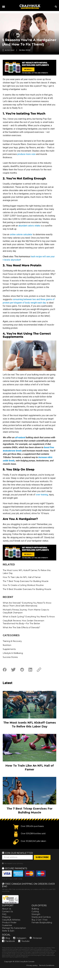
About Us (6, 909)
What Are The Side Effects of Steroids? (21, 627)
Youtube (25, 941)
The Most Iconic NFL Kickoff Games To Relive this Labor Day (26, 571)
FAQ (4, 914)
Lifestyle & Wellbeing (13, 653)
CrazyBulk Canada (26, 961)
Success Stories (10, 657)
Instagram (21, 938)
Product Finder (9, 922)
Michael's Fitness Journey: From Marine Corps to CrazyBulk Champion (26, 611)
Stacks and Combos (41, 917)
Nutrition (7, 645)
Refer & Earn (8, 931)
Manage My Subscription (14, 928)
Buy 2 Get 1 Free (39, 920)
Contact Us (7, 911)
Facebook (10, 941)
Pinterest (37, 938)
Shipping (6, 917)
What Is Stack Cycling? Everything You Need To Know (29, 616)
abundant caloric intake (29, 225)
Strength (36, 914)
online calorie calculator (21, 234)
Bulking (35, 909)
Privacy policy (32, 965)
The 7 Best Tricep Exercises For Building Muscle (25, 581)
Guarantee (7, 925)
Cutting (35, 911)
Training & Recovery (12, 641)
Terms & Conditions (46, 965)
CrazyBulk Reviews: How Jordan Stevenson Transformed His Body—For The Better (23, 622)
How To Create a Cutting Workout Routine (23, 585)
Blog (7, 938)
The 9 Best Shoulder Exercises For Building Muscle (27, 589)
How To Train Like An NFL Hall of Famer (22, 577)
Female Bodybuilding (42, 922)
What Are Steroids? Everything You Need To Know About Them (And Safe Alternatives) (27, 604)
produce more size (26, 154)
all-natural (20, 437)
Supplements (9, 649)
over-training (42, 494)
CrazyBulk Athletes (11, 920)
